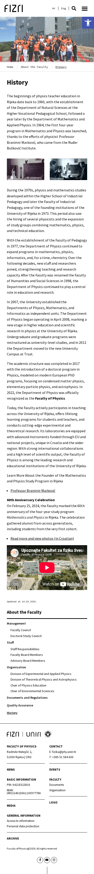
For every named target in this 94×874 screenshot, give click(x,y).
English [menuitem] (63, 8)
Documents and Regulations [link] (27, 698)
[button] (74, 8)
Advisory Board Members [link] (27, 661)
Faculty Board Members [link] (26, 655)
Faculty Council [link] (20, 630)
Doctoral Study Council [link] (26, 636)
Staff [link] (10, 642)
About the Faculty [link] (34, 66)
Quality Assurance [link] (20, 705)
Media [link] (11, 806)
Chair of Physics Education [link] (28, 685)
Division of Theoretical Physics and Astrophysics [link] (43, 679)
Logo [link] (53, 802)
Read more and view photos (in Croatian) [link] (42, 538)
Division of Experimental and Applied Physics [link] (40, 674)
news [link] (11, 769)
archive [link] (13, 838)
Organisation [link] (16, 667)
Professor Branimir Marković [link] (32, 490)
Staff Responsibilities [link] (24, 649)
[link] (88, 23)
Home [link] (10, 66)
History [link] (12, 713)
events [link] (54, 769)
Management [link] (16, 623)
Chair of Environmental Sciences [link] (32, 691)
